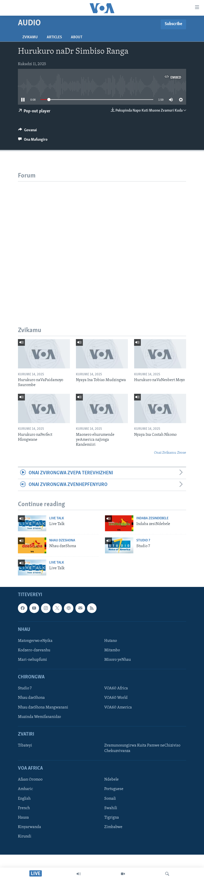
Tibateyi (25, 746)
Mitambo (112, 650)
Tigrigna (111, 818)
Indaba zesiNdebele (152, 518)
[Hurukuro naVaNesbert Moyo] (160, 353)
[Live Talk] (32, 523)
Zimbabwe (113, 827)
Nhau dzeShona (62, 540)
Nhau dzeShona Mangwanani (43, 707)
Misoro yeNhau (117, 660)
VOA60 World (116, 698)
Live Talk (56, 518)
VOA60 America (118, 707)
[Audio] (78, 874)
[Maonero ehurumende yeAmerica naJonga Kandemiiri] (102, 408)
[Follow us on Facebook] (22, 608)
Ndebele (111, 780)
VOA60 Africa (116, 689)
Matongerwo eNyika (35, 641)
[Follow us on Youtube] (34, 608)
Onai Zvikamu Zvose (170, 453)
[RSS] (92, 608)
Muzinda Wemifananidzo (39, 717)
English (24, 799)
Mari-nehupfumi (32, 660)
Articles (54, 37)
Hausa (23, 818)
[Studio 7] (119, 545)
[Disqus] (102, 243)
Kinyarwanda (29, 827)
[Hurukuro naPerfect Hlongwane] (44, 408)
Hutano (110, 641)
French (24, 808)
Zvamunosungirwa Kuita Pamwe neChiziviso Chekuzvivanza (142, 748)
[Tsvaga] (167, 874)
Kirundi (24, 836)
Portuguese (113, 789)
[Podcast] (68, 608)
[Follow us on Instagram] (46, 608)
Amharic (25, 789)
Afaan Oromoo (30, 780)
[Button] (27, 131)
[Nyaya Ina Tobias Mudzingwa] (102, 353)
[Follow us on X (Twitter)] (57, 608)
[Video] (122, 874)
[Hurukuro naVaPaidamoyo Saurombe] (44, 353)
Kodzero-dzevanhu (34, 650)
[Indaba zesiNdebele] (119, 523)
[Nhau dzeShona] (32, 545)
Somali (110, 799)
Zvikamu (30, 37)
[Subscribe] (80, 608)
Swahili (110, 808)
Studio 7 (143, 540)
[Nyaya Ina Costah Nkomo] (160, 408)
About (76, 37)
